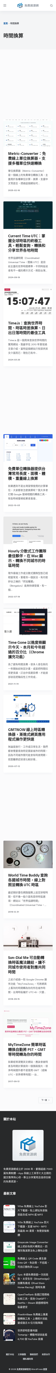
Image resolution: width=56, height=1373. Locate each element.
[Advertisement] (28, 85)
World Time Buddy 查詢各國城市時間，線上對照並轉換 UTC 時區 (28, 880)
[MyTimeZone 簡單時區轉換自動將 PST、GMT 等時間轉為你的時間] (28, 1024)
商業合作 (46, 1354)
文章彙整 (22, 1354)
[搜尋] (51, 5)
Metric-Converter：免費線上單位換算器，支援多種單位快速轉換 (27, 158)
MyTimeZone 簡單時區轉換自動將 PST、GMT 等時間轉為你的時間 (27, 1049)
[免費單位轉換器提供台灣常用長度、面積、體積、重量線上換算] (28, 448)
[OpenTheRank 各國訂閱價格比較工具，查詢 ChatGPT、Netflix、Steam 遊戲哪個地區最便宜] (9, 1299)
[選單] (4, 5)
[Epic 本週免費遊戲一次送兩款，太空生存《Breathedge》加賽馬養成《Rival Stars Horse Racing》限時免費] (9, 1279)
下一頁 (44, 1100)
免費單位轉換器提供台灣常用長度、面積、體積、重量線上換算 (26, 473)
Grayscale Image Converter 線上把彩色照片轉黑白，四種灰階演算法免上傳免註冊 (33, 1246)
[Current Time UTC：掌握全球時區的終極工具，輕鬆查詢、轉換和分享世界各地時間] (28, 215)
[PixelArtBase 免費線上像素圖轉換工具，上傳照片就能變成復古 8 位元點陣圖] (9, 1319)
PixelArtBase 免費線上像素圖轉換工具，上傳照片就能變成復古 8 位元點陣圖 (33, 1318)
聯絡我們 (34, 1354)
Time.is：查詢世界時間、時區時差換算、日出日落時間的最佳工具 (26, 328)
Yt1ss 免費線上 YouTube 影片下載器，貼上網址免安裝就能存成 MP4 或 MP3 (32, 1210)
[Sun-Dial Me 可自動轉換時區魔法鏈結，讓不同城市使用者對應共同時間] (28, 937)
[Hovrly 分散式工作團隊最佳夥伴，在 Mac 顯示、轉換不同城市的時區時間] (28, 530)
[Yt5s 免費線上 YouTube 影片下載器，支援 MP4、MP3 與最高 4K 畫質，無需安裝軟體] (9, 1227)
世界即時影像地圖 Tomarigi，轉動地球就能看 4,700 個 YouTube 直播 (32, 1334)
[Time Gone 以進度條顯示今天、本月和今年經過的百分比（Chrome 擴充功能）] (28, 621)
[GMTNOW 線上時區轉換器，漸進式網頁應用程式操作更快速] (28, 708)
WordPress (37, 1369)
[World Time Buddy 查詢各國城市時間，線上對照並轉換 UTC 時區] (28, 854)
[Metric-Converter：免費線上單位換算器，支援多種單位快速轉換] (28, 133)
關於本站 (10, 1354)
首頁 (5, 23)
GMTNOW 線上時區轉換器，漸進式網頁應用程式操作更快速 (26, 734)
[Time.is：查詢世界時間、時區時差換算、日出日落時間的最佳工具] (28, 302)
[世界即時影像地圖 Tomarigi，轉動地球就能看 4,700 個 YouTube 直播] (9, 1335)
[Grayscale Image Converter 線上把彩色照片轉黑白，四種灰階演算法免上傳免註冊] (9, 1247)
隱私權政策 (28, 1359)
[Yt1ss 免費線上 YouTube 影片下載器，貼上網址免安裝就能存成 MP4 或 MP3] (9, 1210)
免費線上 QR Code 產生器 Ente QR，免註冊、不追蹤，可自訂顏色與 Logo (33, 1262)
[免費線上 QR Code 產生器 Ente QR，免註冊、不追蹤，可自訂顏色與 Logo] (9, 1263)
